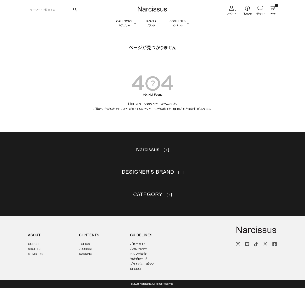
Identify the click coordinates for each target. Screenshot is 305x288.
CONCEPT (35, 244)
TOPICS (84, 244)
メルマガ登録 (138, 254)
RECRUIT (136, 269)
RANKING (85, 254)
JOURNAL (86, 249)
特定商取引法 (139, 259)
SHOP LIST (35, 249)
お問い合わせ (138, 249)
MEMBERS (35, 254)
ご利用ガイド (138, 244)
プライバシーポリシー (143, 264)
